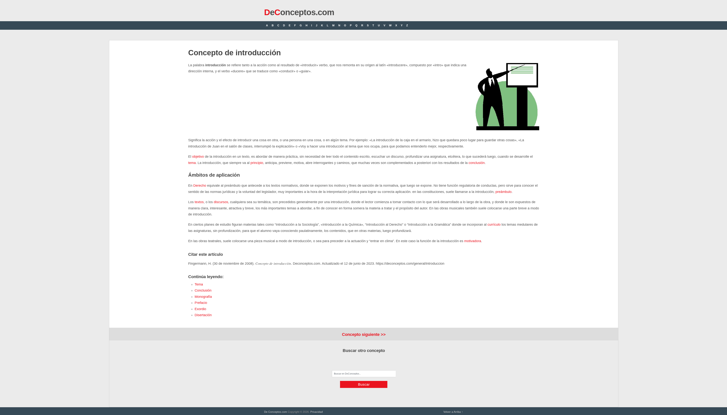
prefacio (201, 303)
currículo (494, 224)
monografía (203, 297)
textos (199, 202)
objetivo (198, 156)
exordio (200, 309)
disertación (203, 315)
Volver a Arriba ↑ (453, 411)
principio (256, 163)
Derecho (199, 185)
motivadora (472, 241)
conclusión (477, 163)
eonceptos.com (299, 12)
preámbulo (503, 192)
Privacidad (316, 411)
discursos (221, 202)
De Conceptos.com (275, 411)
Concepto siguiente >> (364, 334)
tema (192, 163)
